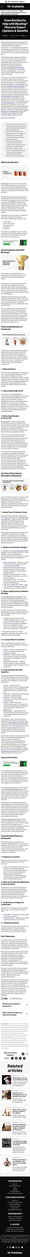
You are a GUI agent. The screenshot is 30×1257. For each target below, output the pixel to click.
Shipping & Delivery (15, 1204)
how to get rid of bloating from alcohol (14, 750)
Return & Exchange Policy (15, 1202)
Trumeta (8, 789)
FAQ (6, 998)
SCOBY (12, 202)
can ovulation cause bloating (14, 86)
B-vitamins (16, 394)
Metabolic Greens (17, 789)
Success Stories (15, 1191)
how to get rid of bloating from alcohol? (15, 95)
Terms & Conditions (15, 1206)
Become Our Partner (15, 1220)
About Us (15, 1184)
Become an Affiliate (15, 1218)
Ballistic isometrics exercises (15, 1231)
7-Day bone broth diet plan (15, 1227)
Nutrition (14, 11)
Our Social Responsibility (15, 1193)
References (17, 998)
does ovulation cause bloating (14, 723)
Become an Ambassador (15, 1216)
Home (3, 11)
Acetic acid (5, 421)
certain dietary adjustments (15, 551)
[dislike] (27, 1054)
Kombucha (4, 183)
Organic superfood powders (11, 819)
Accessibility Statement (15, 1209)
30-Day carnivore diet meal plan (15, 1229)
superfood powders (17, 67)
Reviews (15, 1189)
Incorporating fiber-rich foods (11, 597)
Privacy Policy (15, 1208)
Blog (8, 11)
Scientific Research (15, 1186)
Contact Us (15, 1200)
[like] (23, 1054)
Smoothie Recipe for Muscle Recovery (15, 110)
